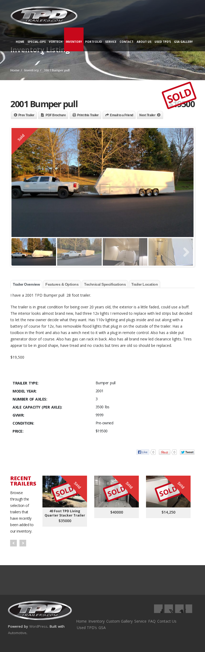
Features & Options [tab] (61, 284)
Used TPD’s (163, 42)
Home (20, 42)
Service (110, 42)
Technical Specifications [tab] (105, 284)
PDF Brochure (56, 115)
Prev (13, 543)
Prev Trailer (26, 115)
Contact (126, 42)
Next (22, 543)
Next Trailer (147, 115)
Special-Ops (36, 42)
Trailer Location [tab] (144, 284)
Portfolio (93, 42)
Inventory (74, 42)
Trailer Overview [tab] (26, 284)
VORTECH (55, 42)
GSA (102, 627)
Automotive (17, 632)
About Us (144, 42)
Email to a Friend (121, 115)
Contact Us (166, 621)
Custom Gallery (119, 621)
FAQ (152, 621)
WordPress (38, 626)
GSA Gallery (183, 42)
